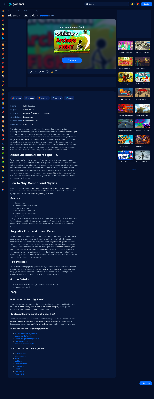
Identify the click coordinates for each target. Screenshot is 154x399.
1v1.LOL (17, 369)
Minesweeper (20, 356)
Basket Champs (124, 99)
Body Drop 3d (123, 146)
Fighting (18, 11)
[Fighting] (3, 94)
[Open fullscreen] (113, 71)
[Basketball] (3, 54)
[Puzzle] (3, 130)
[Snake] (3, 153)
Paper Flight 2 (140, 68)
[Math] (3, 126)
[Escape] (3, 90)
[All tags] (3, 177)
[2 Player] (3, 45)
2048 (17, 358)
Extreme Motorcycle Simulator (126, 131)
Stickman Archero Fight (24, 344)
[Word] (3, 166)
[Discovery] (3, 25)
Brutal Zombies (141, 99)
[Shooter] (3, 144)
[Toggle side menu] (3, 4)
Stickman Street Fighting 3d (143, 84)
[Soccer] (3, 157)
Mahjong (18, 361)
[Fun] (3, 103)
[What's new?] (132, 4)
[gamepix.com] (16, 4)
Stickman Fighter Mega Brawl (27, 338)
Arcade (31, 98)
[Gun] (3, 108)
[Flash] (3, 99)
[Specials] (3, 38)
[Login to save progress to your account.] (51, 71)
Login (146, 4)
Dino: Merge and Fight (24, 341)
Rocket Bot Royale (125, 162)
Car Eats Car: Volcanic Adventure (126, 115)
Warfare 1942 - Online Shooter (143, 162)
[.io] (3, 112)
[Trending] (3, 34)
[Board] (3, 58)
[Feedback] (56, 71)
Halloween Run (141, 146)
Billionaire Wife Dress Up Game (126, 53)
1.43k (34, 71)
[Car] (3, 67)
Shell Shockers (21, 363)
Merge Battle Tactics (23, 336)
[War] (3, 162)
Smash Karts (20, 366)
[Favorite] (138, 4)
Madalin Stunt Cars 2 (143, 131)
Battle (70, 98)
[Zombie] (3, 171)
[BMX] (3, 63)
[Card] (3, 76)
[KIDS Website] (3, 182)
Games (10, 11)
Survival (58, 98)
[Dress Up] (3, 85)
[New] (3, 29)
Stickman (44, 98)
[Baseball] (3, 49)
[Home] (3, 11)
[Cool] (3, 81)
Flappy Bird (19, 374)
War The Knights (124, 84)
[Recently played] (3, 16)
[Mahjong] (3, 117)
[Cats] (3, 72)
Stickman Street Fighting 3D (26, 333)
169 (42, 71)
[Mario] (3, 121)
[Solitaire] (3, 148)
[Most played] (3, 20)
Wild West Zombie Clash (143, 115)
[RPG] (3, 139)
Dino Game (19, 371)
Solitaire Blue (20, 353)
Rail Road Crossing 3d (143, 53)
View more (134, 169)
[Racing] (3, 135)
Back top (146, 383)
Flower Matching (124, 68)
